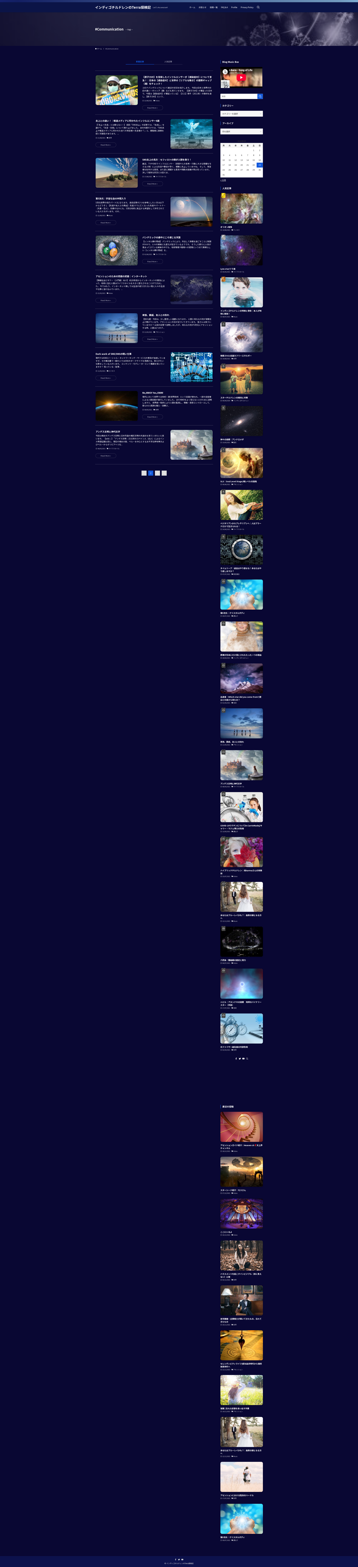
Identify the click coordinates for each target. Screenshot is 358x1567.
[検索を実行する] (260, 96)
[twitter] (239, 1058)
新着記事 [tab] (140, 61)
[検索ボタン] (258, 7)
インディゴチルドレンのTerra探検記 (123, 7)
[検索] (247, 1058)
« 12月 (223, 180)
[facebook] (236, 1058)
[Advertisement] (241, 1082)
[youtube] (243, 1058)
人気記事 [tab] (168, 61)
